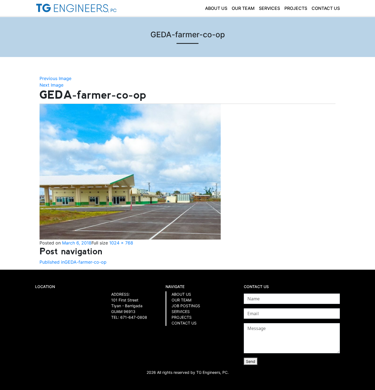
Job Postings (186, 305)
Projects (295, 8)
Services (269, 8)
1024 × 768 (121, 243)
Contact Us (326, 8)
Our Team (243, 8)
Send (250, 361)
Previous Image (55, 78)
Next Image (51, 85)
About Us (216, 8)
